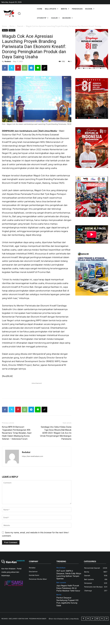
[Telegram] (31, 68)
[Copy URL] (44, 68)
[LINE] (38, 68)
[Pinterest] (18, 68)
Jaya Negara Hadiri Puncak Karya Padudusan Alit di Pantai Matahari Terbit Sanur (68, 588)
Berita (12, 26)
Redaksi (8, 61)
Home (4, 26)
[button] (19, 13)
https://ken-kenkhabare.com (32, 456)
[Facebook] (5, 68)
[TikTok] (93, 619)
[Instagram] (88, 619)
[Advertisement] (36, 389)
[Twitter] (11, 68)
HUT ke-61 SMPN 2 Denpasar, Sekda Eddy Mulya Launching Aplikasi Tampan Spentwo (68, 574)
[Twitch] (97, 619)
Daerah (20, 26)
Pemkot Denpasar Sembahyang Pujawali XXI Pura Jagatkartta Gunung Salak (67, 601)
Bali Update (61, 583)
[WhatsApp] (25, 68)
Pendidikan (60, 568)
